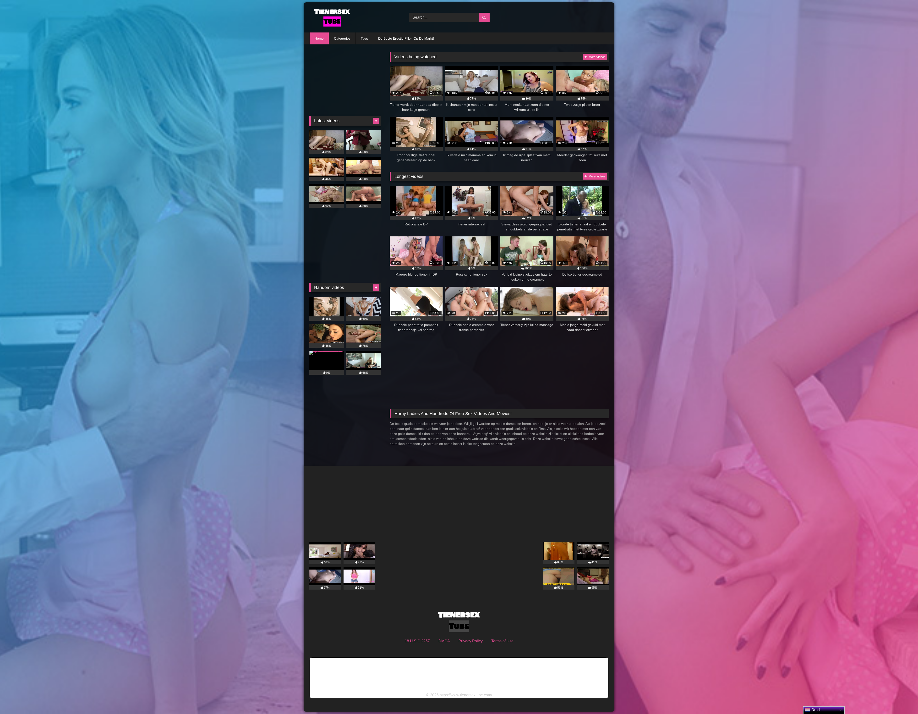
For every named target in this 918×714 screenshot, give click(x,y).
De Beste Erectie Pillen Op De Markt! (406, 38)
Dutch (815, 710)
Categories (342, 38)
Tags (364, 38)
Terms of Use (502, 641)
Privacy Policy (471, 641)
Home (319, 38)
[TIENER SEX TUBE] (330, 17)
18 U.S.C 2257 (417, 641)
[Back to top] (903, 699)
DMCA (444, 641)
